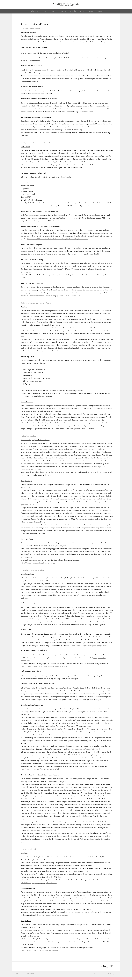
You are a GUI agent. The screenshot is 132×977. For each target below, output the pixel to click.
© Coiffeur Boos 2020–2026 (25, 974)
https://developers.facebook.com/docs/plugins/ (87, 449)
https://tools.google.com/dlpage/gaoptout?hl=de (90, 645)
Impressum (90, 974)
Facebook (106, 974)
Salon (45, 11)
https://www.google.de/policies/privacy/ (42, 830)
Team (53, 11)
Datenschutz (98, 974)
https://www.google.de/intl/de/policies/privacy (39, 883)
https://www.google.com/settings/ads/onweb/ (83, 749)
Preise (82, 11)
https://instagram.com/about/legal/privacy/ (37, 563)
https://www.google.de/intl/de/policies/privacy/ (39, 950)
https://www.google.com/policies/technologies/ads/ (40, 769)
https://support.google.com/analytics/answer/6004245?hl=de (44, 666)
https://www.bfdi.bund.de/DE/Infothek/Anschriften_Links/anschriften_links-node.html (57, 239)
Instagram (113, 974)
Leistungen (62, 11)
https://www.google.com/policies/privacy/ (53, 915)
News (90, 11)
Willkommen (34, 11)
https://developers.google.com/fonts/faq (79, 912)
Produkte (73, 11)
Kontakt (99, 11)
